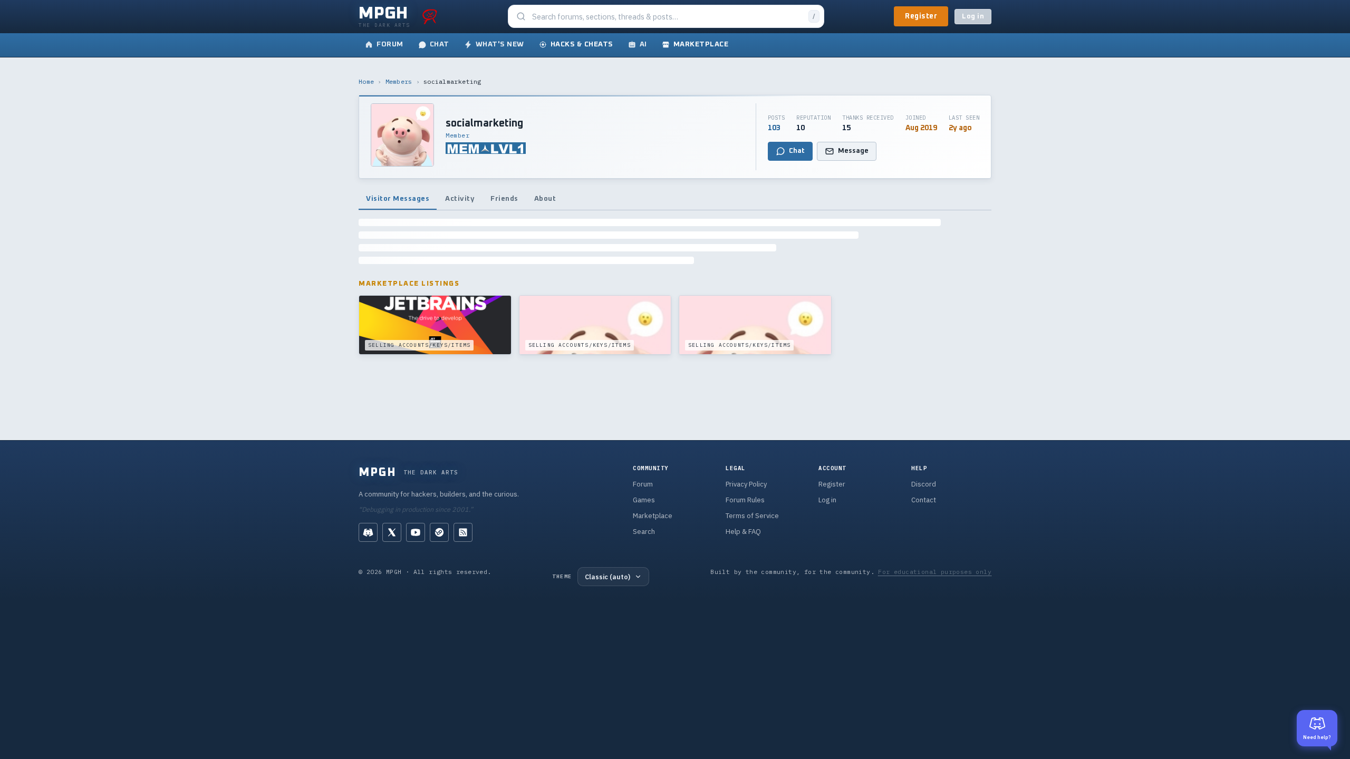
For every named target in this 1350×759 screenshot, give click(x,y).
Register (921, 16)
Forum (643, 484)
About (545, 198)
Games (644, 499)
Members (398, 81)
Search (644, 531)
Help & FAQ (743, 531)
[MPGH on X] (391, 532)
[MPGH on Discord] (368, 532)
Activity (460, 198)
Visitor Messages (397, 198)
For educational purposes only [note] (934, 572)
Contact (923, 499)
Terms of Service (752, 515)
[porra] (430, 16)
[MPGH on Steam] (439, 532)
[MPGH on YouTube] (415, 532)
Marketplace (652, 515)
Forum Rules (745, 499)
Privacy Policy (746, 484)
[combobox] (667, 16)
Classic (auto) (607, 576)
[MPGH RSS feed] (463, 532)
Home (366, 81)
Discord (923, 484)
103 (774, 128)
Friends (504, 198)
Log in (973, 16)
